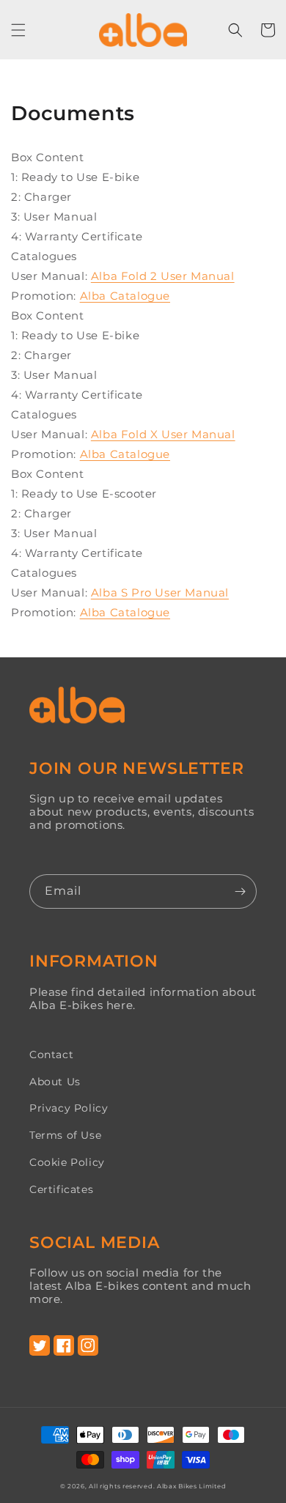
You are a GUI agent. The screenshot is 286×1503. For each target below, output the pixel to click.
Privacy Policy (68, 1108)
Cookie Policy (67, 1162)
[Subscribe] (240, 891)
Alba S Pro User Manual (160, 592)
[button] (18, 30)
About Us (55, 1081)
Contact (51, 1054)
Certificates (61, 1189)
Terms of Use (65, 1135)
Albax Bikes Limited (191, 1486)
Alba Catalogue (125, 296)
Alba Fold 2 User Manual (163, 276)
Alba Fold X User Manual (163, 434)
